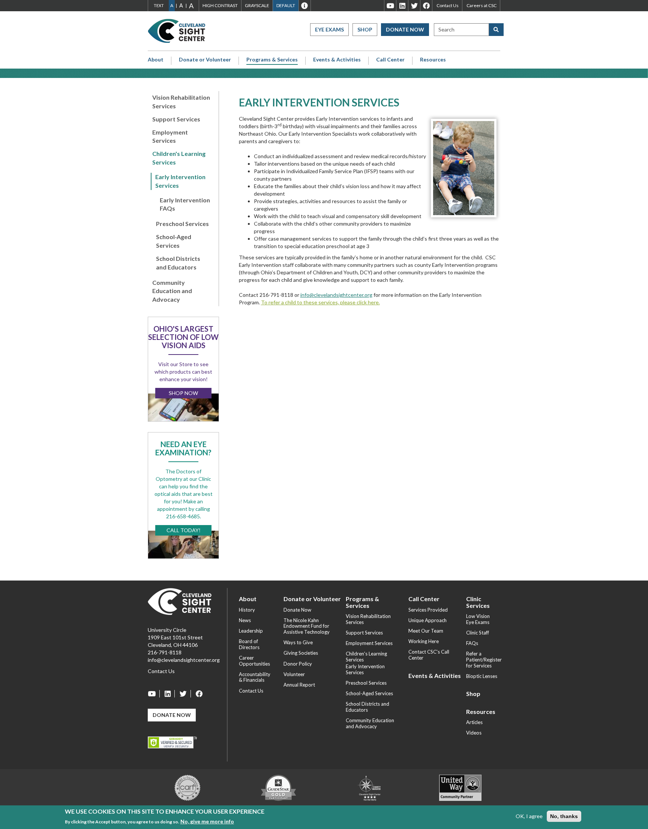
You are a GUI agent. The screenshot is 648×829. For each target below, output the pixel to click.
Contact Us (447, 5)
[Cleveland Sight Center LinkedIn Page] (168, 693)
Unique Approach (427, 620)
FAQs (472, 643)
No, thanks (564, 816)
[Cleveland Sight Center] (180, 601)
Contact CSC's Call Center (428, 655)
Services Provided (428, 610)
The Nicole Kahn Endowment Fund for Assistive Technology (307, 626)
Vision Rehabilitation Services (181, 101)
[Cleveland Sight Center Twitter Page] (183, 693)
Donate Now (405, 29)
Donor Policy (298, 664)
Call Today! (183, 530)
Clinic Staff (477, 633)
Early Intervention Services (180, 181)
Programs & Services (272, 60)
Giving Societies (301, 653)
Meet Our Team (425, 631)
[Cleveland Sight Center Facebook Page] (197, 693)
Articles (474, 722)
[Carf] (187, 787)
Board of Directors (249, 644)
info (304, 295)
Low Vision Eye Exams (478, 619)
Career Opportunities (254, 661)
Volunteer (294, 674)
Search (446, 29)
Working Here (423, 641)
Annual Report (299, 685)
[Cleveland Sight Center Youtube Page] (154, 693)
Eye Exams (329, 29)
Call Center (390, 60)
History (247, 610)
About (156, 60)
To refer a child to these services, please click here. (320, 302)
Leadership (251, 631)
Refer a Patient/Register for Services (484, 659)
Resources (433, 60)
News (245, 620)
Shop (364, 29)
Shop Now (183, 393)
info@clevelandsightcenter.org (184, 660)
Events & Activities (337, 60)
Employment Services (170, 136)
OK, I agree (529, 816)
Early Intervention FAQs (185, 204)
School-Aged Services (173, 241)
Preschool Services (182, 223)
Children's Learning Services (179, 158)
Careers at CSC (481, 5)
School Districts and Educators (178, 263)
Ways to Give (298, 642)
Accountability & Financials (254, 677)
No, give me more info (207, 821)
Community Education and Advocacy (172, 291)
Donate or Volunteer (205, 60)
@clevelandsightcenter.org (340, 295)
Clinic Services (478, 602)
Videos (474, 733)
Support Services (176, 119)
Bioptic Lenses (481, 676)
